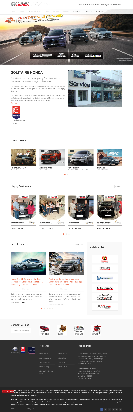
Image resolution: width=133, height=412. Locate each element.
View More (118, 186)
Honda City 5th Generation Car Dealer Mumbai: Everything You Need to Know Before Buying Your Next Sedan (27, 282)
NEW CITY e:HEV (73, 168)
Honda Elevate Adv (18, 168)
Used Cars (77, 12)
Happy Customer (17, 228)
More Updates (79, 244)
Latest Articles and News (46, 372)
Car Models (44, 354)
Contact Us (100, 12)
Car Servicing (44, 367)
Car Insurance (45, 362)
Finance (56, 12)
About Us (89, 12)
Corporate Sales (35, 12)
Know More (14, 103)
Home (13, 12)
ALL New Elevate (45, 168)
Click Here (21, 302)
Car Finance (63, 354)
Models (21, 12)
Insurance (66, 12)
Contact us (63, 367)
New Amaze (101, 168)
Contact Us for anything (21, 330)
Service (47, 12)
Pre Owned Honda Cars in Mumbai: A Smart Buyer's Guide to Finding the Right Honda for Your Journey (66, 282)
